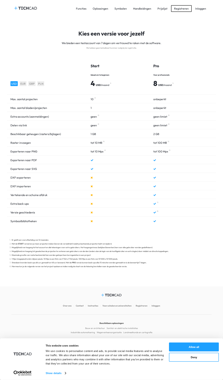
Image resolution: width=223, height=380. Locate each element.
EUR (23, 83)
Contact (80, 305)
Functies (81, 8)
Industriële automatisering (83, 332)
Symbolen (120, 8)
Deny (194, 357)
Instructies (93, 305)
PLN (40, 83)
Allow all (194, 347)
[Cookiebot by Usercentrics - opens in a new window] (22, 373)
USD (14, 83)
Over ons (67, 305)
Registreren (181, 8)
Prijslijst (162, 8)
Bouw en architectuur (95, 328)
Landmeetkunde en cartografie (137, 332)
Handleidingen (142, 8)
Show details (53, 373)
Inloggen (200, 8)
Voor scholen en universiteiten (117, 305)
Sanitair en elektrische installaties (122, 328)
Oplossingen (100, 8)
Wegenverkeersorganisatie (109, 332)
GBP (32, 83)
